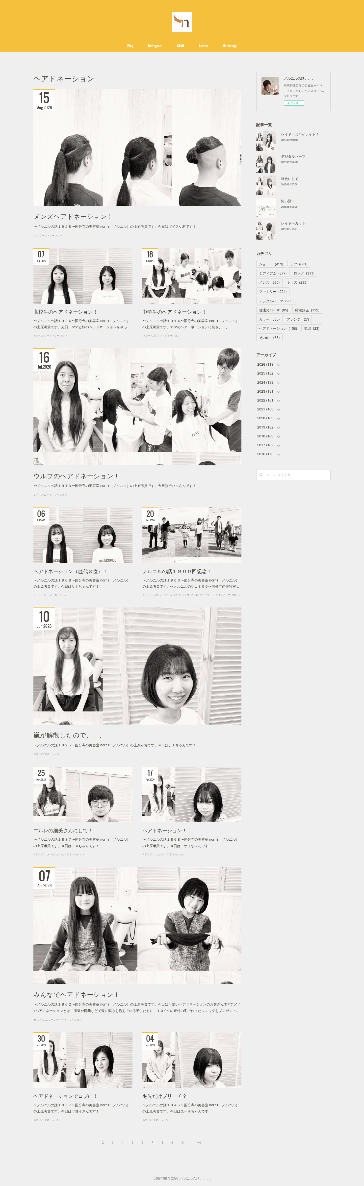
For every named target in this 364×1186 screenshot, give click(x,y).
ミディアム (39, 335)
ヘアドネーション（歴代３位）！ (70, 571)
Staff (180, 45)
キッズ (194, 595)
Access (203, 45)
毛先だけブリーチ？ (164, 1095)
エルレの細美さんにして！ (63, 830)
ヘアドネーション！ (164, 830)
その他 (269, 337)
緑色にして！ (291, 178)
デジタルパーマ (221, 595)
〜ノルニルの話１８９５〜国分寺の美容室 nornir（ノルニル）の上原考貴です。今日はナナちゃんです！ (114, 744)
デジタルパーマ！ (295, 156)
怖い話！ (288, 200)
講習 (311, 328)
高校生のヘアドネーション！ (65, 311)
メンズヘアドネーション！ (73, 216)
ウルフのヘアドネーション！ (76, 475)
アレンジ (298, 319)
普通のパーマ (239, 595)
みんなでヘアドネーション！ (76, 994)
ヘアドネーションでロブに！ (65, 1095)
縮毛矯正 (307, 309)
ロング (177, 595)
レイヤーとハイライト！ (300, 133)
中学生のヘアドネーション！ (174, 311)
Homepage (230, 45)
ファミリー (205, 595)
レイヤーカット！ (295, 223)
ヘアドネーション (52, 235)
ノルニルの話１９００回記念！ (177, 571)
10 (182, 1142)
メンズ (37, 235)
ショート (147, 335)
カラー (59, 854)
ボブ (156, 335)
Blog (130, 45)
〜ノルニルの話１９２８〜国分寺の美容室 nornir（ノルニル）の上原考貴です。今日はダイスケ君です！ (114, 226)
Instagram (155, 45)
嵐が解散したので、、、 (69, 734)
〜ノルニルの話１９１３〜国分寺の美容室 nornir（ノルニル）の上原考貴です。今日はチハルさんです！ (114, 485)
